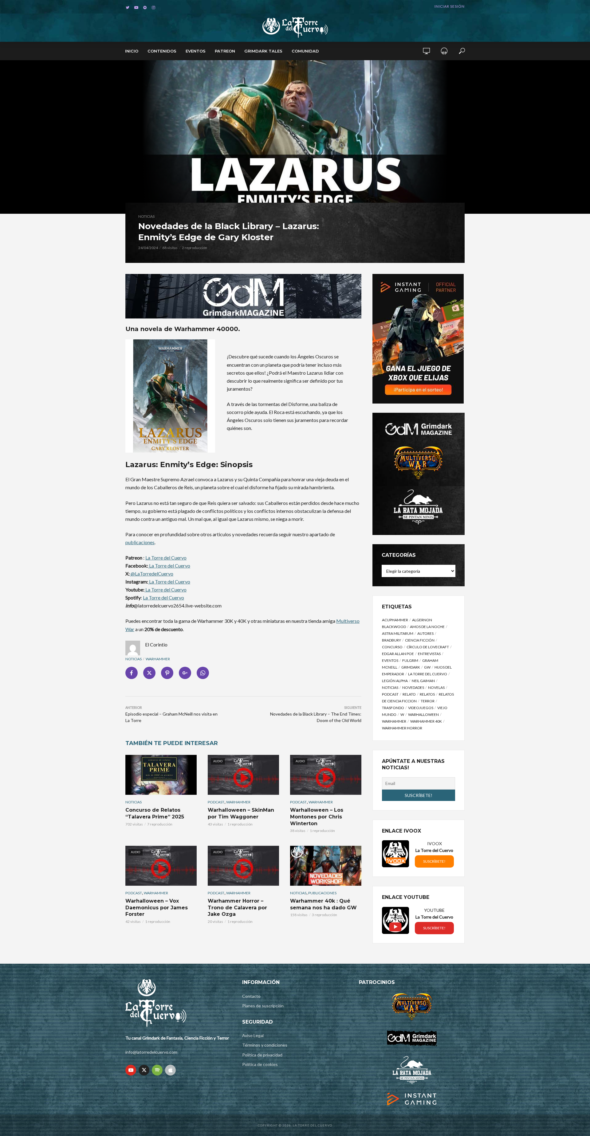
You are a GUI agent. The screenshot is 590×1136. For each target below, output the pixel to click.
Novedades (413, 687)
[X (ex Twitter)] (144, 1070)
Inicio (131, 51)
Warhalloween (423, 714)
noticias (133, 659)
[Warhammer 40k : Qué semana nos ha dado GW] (325, 866)
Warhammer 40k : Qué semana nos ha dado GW (323, 904)
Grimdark (410, 667)
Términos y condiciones (264, 1045)
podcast (390, 694)
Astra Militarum (397, 633)
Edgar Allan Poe (398, 653)
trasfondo (393, 707)
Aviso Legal (253, 1035)
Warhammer (158, 659)
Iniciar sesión (450, 6)
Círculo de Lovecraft (428, 647)
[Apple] (170, 1070)
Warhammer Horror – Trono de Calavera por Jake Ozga (237, 907)
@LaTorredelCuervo (151, 573)
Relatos (427, 694)
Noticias (146, 216)
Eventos (196, 51)
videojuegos (420, 707)
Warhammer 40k (426, 721)
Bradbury (391, 640)
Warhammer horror (402, 728)
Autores (425, 633)
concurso (392, 647)
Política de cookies (260, 1064)
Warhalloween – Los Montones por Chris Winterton (316, 816)
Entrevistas (429, 653)
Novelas (436, 687)
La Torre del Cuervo (166, 557)
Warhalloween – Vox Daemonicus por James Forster (156, 907)
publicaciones (140, 542)
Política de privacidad (262, 1054)
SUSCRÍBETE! (434, 861)
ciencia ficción (420, 640)
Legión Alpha (395, 680)
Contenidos (162, 51)
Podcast (216, 802)
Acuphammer (395, 620)
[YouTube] (130, 1070)
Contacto (251, 996)
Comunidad (305, 51)
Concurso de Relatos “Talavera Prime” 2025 (154, 813)
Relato (409, 694)
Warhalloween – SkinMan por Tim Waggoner (241, 813)
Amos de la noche (427, 626)
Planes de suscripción (263, 1005)
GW (427, 667)
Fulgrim (410, 660)
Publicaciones (322, 893)
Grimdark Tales (263, 51)
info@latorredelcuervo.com (151, 1052)
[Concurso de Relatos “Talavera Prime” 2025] (161, 775)
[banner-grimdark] (243, 296)
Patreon (225, 51)
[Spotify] (157, 1070)
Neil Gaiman (423, 680)
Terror (428, 701)
